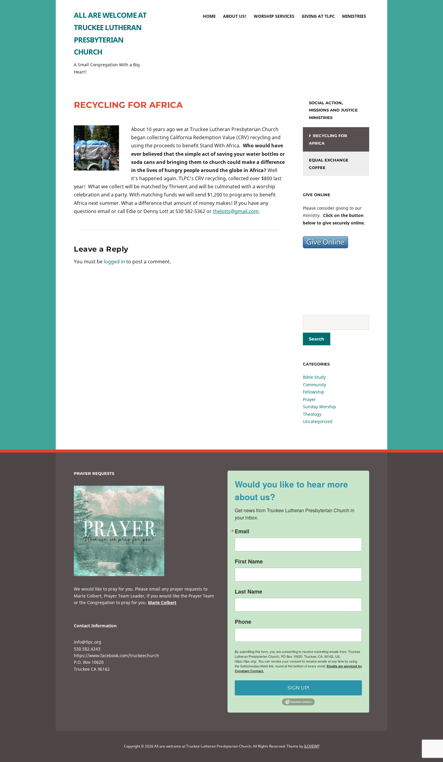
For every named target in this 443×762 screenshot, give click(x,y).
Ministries (354, 16)
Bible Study (314, 377)
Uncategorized (317, 421)
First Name (249, 561)
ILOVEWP (311, 746)
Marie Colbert (162, 602)
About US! (235, 16)
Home (209, 16)
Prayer (309, 399)
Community (314, 384)
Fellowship (313, 392)
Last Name (248, 591)
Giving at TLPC (318, 16)
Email (242, 531)
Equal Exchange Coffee (328, 164)
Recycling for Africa (328, 139)
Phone (243, 621)
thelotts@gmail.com (236, 211)
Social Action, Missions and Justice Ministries (333, 110)
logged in (114, 261)
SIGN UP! (298, 688)
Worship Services (274, 16)
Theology (312, 414)
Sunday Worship (319, 406)
